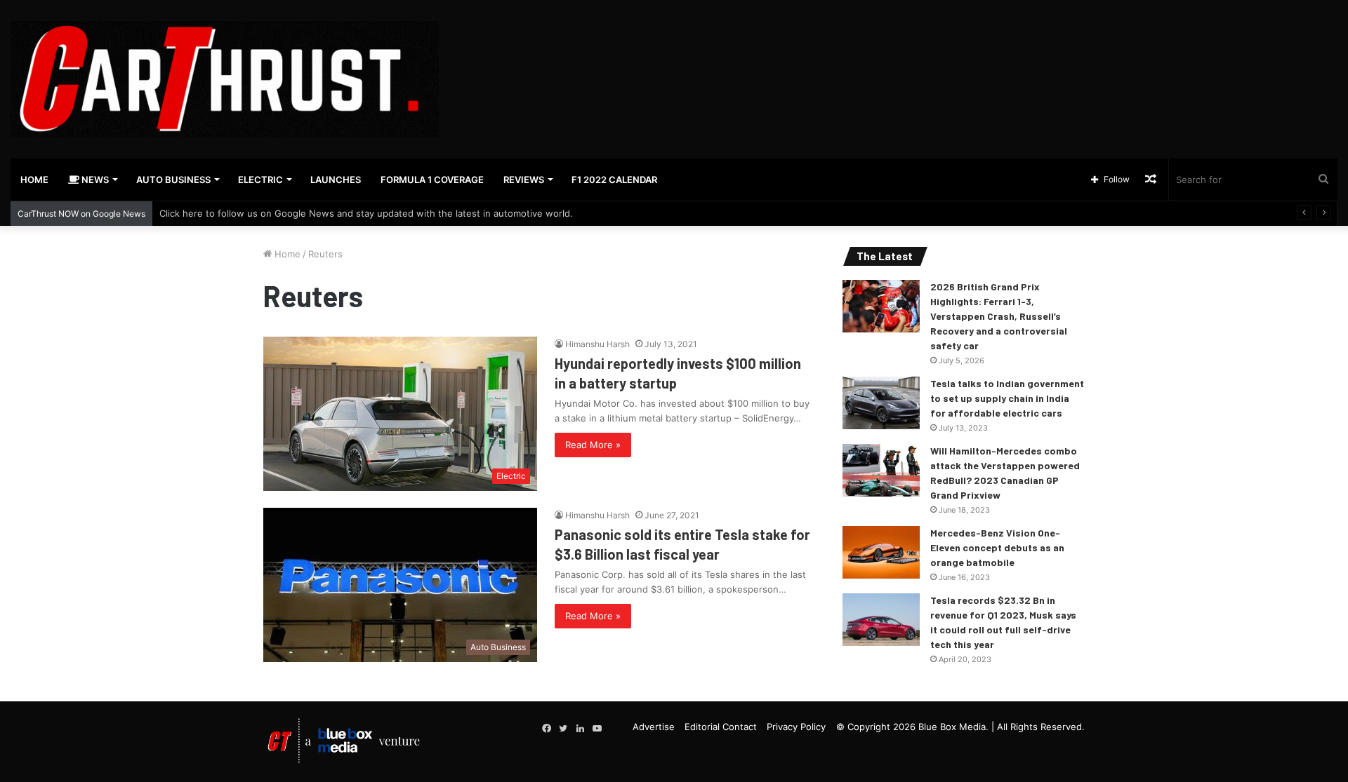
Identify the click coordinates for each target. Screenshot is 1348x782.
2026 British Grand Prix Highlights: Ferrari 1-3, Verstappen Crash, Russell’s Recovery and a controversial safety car (998, 316)
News (94, 179)
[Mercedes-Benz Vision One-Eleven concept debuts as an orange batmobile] (881, 552)
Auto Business (173, 179)
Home (34, 179)
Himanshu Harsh (597, 344)
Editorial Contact (721, 726)
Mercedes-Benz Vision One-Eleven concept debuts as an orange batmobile (997, 547)
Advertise (654, 726)
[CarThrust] (225, 79)
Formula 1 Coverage (432, 179)
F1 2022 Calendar (614, 179)
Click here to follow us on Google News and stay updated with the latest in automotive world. (366, 213)
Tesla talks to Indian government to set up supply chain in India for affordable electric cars (1007, 398)
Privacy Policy (796, 726)
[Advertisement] (898, 45)
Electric (260, 179)
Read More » (593, 444)
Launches (335, 179)
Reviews (523, 179)
